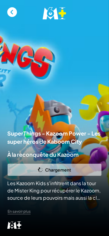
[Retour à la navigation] (12, 12)
